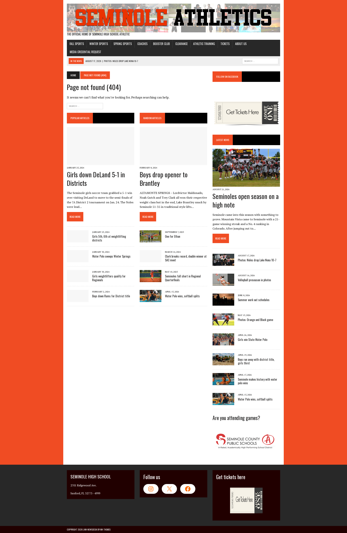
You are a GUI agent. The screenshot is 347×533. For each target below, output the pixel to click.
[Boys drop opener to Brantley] (173, 162)
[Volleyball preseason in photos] (223, 283)
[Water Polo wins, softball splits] (150, 300)
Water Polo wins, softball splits (182, 296)
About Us (241, 44)
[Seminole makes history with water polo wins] (223, 383)
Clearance (181, 44)
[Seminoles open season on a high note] (246, 184)
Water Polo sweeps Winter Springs (111, 256)
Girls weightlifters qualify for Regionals (109, 278)
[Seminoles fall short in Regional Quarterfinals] (150, 280)
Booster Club (161, 44)
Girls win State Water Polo (252, 339)
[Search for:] (85, 106)
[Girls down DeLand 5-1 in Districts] (100, 162)
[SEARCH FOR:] (260, 60)
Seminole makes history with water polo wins (257, 381)
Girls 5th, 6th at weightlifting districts (109, 238)
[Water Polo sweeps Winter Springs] (78, 260)
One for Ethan (172, 236)
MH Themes (105, 529)
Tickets (225, 44)
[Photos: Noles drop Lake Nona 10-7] (223, 264)
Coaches (142, 44)
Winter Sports (98, 44)
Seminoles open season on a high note (246, 200)
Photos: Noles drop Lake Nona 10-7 (257, 260)
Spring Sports (122, 44)
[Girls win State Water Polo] (223, 343)
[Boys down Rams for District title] (78, 300)
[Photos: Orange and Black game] (223, 323)
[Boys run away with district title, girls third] (223, 363)
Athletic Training (204, 44)
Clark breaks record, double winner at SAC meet (186, 258)
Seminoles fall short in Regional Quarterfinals (183, 278)
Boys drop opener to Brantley (164, 179)
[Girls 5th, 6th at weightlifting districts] (78, 240)
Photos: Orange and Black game (255, 320)
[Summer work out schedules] (223, 303)
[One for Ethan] (150, 240)
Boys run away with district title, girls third (256, 361)
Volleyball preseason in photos (254, 280)
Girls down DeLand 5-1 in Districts (96, 179)
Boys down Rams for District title (111, 296)
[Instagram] (150, 489)
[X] (169, 489)
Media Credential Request (85, 52)
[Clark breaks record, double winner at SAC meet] (150, 260)
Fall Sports (77, 44)
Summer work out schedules (253, 300)
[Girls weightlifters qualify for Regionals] (78, 280)
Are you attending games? (236, 417)
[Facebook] (187, 489)
